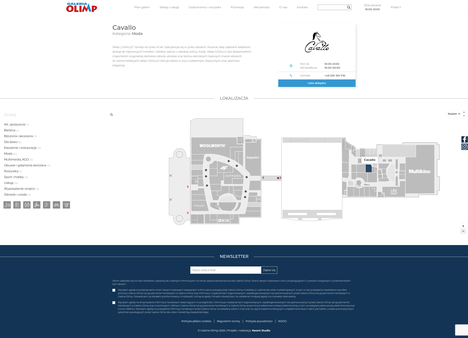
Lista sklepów (317, 83)
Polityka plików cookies (196, 321)
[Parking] (46, 205)
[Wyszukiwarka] (336, 7)
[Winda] (17, 205)
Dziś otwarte (372, 7)
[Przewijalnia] (36, 205)
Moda (137, 33)
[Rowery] (56, 205)
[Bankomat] (66, 205)
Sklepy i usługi (169, 7)
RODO (282, 321)
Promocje (237, 7)
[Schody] (7, 205)
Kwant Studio (261, 330)
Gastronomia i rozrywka (205, 7)
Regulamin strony (228, 321)
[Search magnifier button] (348, 7)
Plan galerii (142, 7)
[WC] (27, 205)
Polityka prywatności (259, 321)
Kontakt (302, 7)
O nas (283, 7)
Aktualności (262, 7)
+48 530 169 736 (334, 75)
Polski (395, 7)
